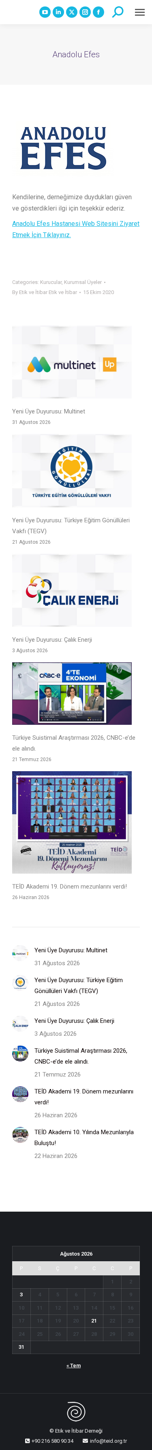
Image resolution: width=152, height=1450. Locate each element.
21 (94, 1321)
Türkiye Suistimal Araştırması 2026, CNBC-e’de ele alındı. (73, 743)
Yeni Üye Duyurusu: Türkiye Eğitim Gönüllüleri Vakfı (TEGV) (71, 526)
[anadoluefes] (62, 147)
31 (21, 1347)
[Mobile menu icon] (140, 12)
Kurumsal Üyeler (83, 282)
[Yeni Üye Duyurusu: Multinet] (72, 363)
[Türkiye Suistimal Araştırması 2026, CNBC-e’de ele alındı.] (72, 695)
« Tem (73, 1365)
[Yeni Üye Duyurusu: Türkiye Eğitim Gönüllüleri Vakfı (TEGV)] (72, 472)
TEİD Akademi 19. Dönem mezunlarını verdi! (69, 886)
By (44, 292)
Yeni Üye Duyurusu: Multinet (48, 411)
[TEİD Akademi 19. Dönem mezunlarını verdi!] (72, 824)
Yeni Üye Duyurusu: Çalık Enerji (52, 639)
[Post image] (20, 953)
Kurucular (51, 282)
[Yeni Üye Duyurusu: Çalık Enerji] (72, 592)
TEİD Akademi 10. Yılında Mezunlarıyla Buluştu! (84, 1138)
